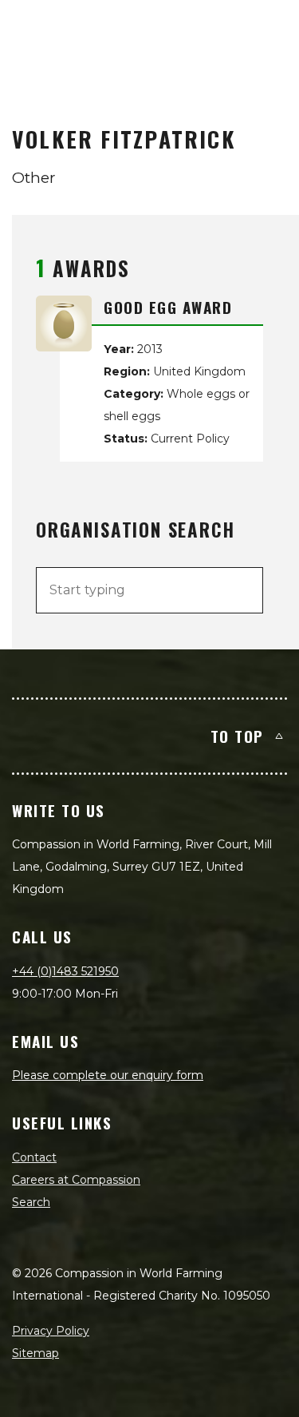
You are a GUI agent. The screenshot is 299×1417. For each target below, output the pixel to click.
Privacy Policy (50, 1331)
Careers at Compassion (76, 1180)
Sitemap (35, 1353)
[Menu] (269, 29)
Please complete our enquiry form (107, 1075)
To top (237, 735)
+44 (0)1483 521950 (65, 971)
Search (31, 1202)
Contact (34, 1157)
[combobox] (149, 590)
